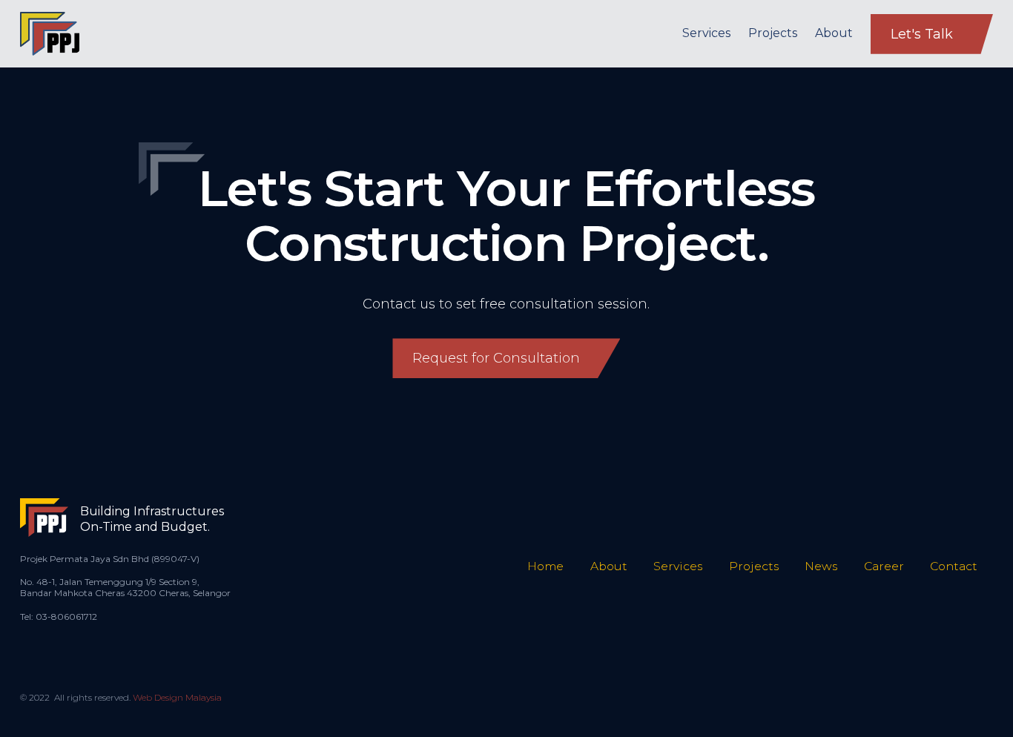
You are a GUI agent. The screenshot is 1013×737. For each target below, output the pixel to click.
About (834, 33)
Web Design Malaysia (177, 697)
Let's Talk (922, 34)
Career (884, 566)
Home (545, 566)
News (821, 566)
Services (706, 33)
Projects (772, 33)
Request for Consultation (496, 358)
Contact (953, 566)
